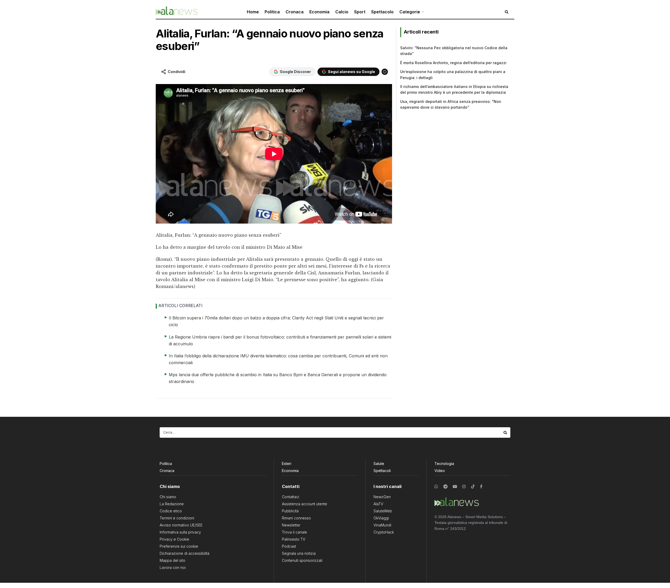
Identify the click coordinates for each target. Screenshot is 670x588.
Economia (319, 11)
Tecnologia (444, 463)
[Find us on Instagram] (464, 487)
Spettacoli (382, 470)
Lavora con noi (173, 567)
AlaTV (378, 504)
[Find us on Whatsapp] (436, 487)
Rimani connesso (296, 518)
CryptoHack (383, 532)
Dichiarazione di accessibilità (184, 553)
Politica (272, 11)
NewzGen (382, 497)
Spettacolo (382, 11)
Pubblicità (290, 511)
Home (253, 11)
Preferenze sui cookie (179, 546)
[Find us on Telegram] (445, 487)
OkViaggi (381, 518)
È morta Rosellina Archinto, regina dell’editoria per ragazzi (453, 62)
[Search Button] (505, 432)
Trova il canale (294, 532)
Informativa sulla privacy (180, 532)
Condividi (176, 71)
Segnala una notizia (299, 553)
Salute (378, 463)
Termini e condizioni (177, 518)
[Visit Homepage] (177, 12)
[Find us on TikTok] (473, 487)
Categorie (409, 11)
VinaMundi (382, 525)
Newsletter (291, 525)
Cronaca (295, 11)
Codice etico (171, 511)
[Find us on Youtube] (455, 487)
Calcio (341, 11)
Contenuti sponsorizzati (302, 560)
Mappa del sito (172, 560)
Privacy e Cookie (174, 539)
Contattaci (290, 497)
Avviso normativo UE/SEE (181, 525)
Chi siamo (168, 497)
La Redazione (172, 504)
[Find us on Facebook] (481, 487)
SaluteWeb (382, 511)
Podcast (289, 546)
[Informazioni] (385, 72)
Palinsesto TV (293, 539)
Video (439, 470)
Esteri (286, 463)
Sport (359, 11)
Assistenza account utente (304, 504)
